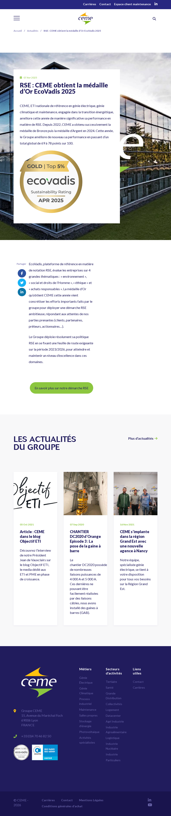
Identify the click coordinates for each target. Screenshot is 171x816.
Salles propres (88, 715)
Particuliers (113, 760)
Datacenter (113, 715)
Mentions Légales (91, 800)
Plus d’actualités (140, 438)
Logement (112, 710)
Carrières (89, 4)
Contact (105, 4)
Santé (109, 687)
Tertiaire (111, 681)
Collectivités (114, 704)
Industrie (112, 754)
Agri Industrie (115, 721)
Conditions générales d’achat (62, 806)
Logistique (112, 738)
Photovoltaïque (89, 732)
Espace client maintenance (132, 4)
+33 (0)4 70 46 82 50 (36, 736)
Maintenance (87, 709)
